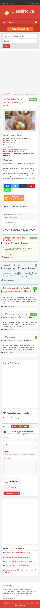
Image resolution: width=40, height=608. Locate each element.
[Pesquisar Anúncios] (6, 46)
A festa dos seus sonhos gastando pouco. (13, 102)
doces (15, 214)
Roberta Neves (7, 340)
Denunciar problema (11, 222)
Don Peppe (6, 243)
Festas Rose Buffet (11, 265)
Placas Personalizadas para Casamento (17, 557)
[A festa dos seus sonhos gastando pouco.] (20, 130)
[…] (10, 254)
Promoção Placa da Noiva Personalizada (17, 565)
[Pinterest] (31, 186)
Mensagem (7, 458)
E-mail (6, 444)
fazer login (14, 418)
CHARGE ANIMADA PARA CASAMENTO (17, 552)
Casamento (9, 214)
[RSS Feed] (31, 3)
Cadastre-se (4, 3)
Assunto (6, 451)
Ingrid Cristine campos (10, 317)
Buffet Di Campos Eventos (15, 314)
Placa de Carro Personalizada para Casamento (19, 561)
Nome (6, 437)
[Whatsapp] (7, 190)
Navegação (8, 22)
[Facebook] (34, 3)
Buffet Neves (9, 337)
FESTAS (20, 214)
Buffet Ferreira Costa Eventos (16, 288)
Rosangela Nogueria (9, 268)
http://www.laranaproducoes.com (17, 149)
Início (3, 94)
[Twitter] (37, 3)
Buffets (8, 94)
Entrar (12, 3)
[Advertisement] (20, 71)
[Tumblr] (23, 186)
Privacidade (21, 605)
